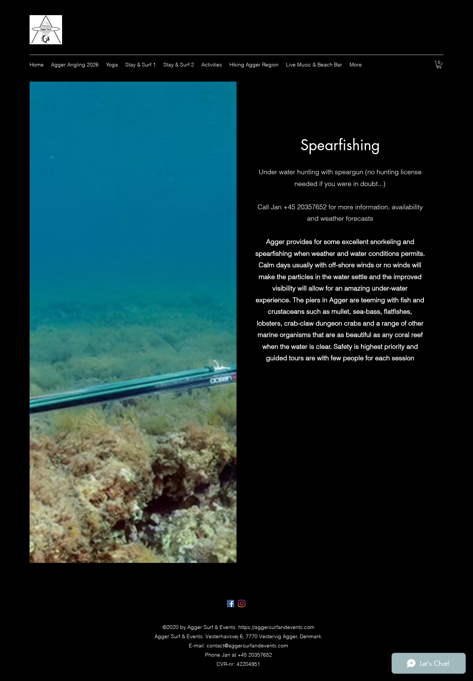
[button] (439, 64)
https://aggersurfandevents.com (276, 627)
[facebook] (230, 603)
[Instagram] (241, 603)
